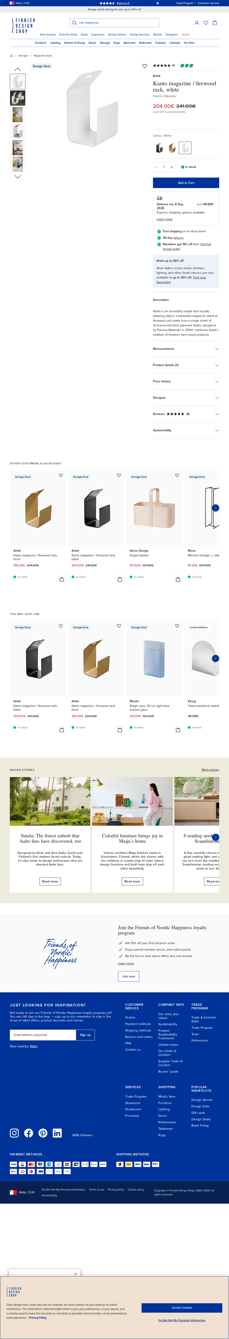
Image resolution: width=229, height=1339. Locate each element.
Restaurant (133, 1109)
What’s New (166, 1096)
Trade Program (202, 1028)
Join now (128, 976)
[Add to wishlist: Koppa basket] (177, 475)
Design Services (140, 34)
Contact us (133, 1050)
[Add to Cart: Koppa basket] (178, 579)
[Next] (215, 837)
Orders (130, 1017)
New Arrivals (48, 34)
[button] (196, 22)
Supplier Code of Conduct (170, 1063)
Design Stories (117, 34)
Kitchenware (167, 1122)
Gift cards (198, 1113)
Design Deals (201, 1119)
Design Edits (200, 1106)
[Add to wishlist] (144, 66)
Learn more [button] (165, 219)
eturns (179, 238)
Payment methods (138, 1024)
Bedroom (130, 43)
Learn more (126, 963)
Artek (156, 76)
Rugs (117, 43)
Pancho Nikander (165, 96)
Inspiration (97, 34)
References (199, 1040)
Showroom (132, 1103)
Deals (84, 34)
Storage (105, 43)
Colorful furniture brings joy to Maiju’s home (132, 838)
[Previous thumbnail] (17, 70)
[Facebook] (28, 1133)
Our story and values (168, 1016)
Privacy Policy (38, 1318)
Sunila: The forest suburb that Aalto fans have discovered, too (50, 838)
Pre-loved (132, 1116)
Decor (92, 43)
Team (195, 1034)
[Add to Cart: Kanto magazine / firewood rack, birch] (61, 579)
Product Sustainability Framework (167, 1034)
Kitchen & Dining (74, 43)
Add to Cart (186, 183)
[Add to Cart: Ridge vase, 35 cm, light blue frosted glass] (178, 729)
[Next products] (215, 507)
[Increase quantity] (172, 167)
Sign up (85, 1035)
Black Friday (200, 1125)
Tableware (165, 1129)
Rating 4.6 (123, 3)
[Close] (76, 1274)
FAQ (128, 1043)
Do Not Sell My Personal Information (63, 1189)
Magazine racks (43, 55)
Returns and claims (139, 1037)
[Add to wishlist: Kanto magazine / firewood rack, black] (119, 475)
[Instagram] (14, 1133)
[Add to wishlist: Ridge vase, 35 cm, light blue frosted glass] (177, 626)
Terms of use (96, 1189)
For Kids (189, 43)
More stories (210, 770)
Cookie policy (136, 1189)
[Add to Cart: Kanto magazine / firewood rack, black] (119, 579)
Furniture (41, 43)
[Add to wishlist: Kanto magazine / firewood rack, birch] (61, 475)
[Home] (11, 55)
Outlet (185, 34)
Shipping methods (138, 1030)
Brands (157, 34)
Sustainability (167, 1024)
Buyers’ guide (168, 1071)
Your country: (19, 1046)
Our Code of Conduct (167, 1053)
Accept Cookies (182, 1308)
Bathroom (145, 43)
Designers (171, 34)
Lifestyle (175, 43)
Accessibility (49, 1195)
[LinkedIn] (57, 1133)
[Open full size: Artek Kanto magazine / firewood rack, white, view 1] (90, 107)
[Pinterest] (42, 1133)
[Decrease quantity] (156, 167)
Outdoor (160, 43)
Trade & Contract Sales (203, 1019)
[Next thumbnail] (17, 176)
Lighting (55, 43)
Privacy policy (116, 1189)
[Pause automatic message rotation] (158, 3)
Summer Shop (68, 34)
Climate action (168, 1045)
